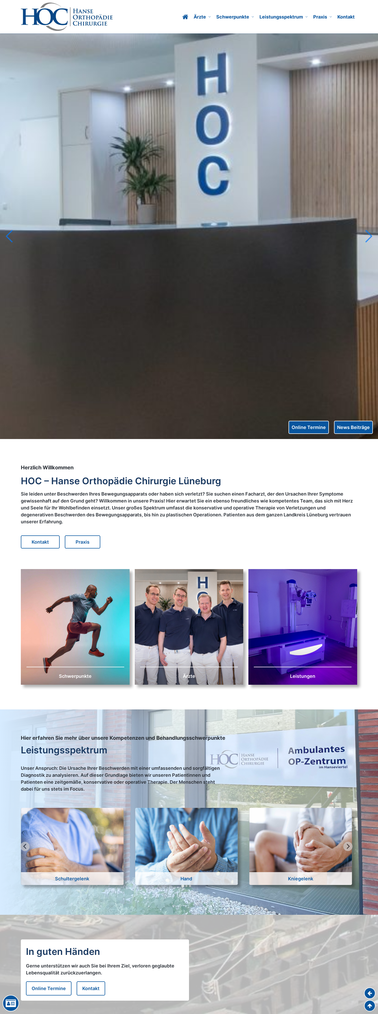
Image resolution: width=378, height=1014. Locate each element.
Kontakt (346, 17)
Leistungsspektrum (281, 17)
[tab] (182, 885)
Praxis (320, 17)
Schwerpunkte (232, 17)
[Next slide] (368, 236)
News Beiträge (353, 427)
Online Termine (309, 427)
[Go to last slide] (10, 236)
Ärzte (200, 17)
